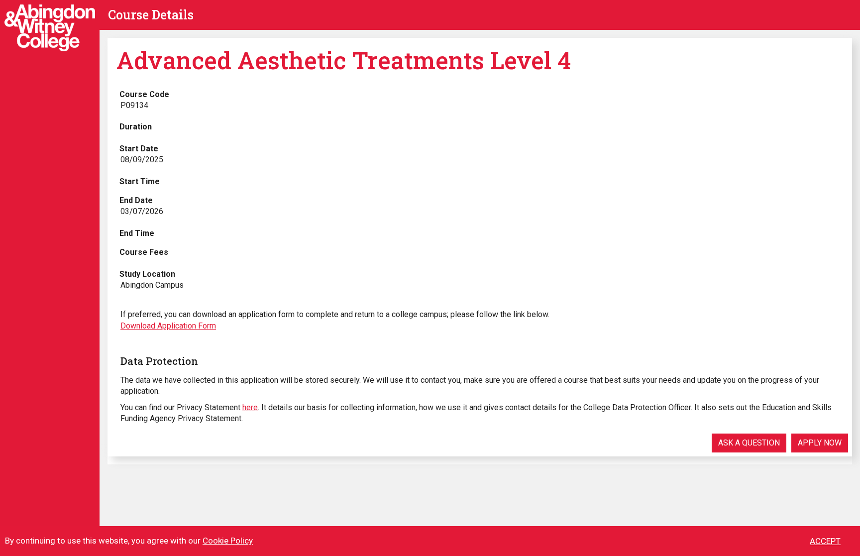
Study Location (147, 274)
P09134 (134, 105)
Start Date (138, 148)
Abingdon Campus (152, 285)
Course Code (144, 94)
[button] (749, 443)
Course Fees (143, 252)
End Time (136, 233)
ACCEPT (825, 541)
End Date (136, 200)
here (250, 407)
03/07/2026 (141, 211)
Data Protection (159, 360)
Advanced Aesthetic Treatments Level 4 (343, 60)
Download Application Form (168, 326)
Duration (135, 126)
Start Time (139, 181)
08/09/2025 (141, 159)
